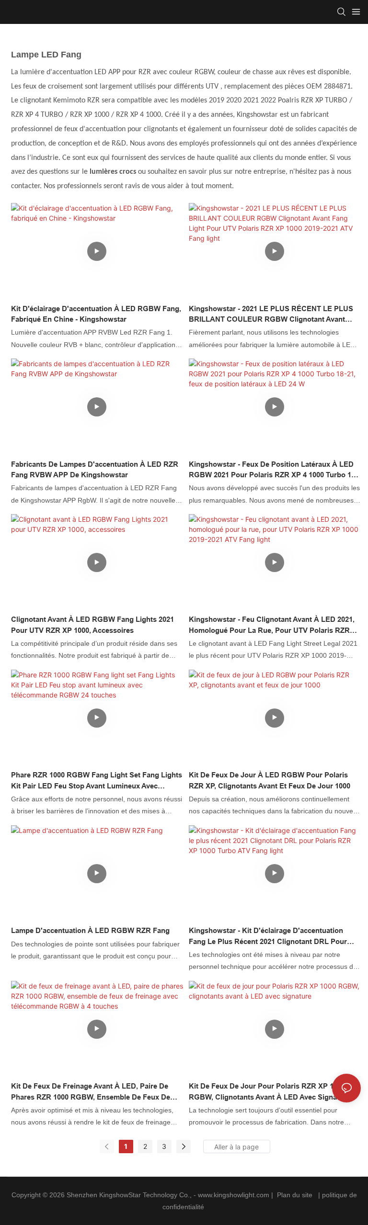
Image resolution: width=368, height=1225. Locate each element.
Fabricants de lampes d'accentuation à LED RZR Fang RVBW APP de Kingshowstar (94, 469)
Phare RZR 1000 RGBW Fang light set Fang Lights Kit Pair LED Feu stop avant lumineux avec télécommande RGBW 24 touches (96, 781)
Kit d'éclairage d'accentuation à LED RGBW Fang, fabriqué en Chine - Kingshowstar (96, 314)
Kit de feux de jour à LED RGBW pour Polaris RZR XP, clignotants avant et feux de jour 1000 (269, 780)
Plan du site (294, 1195)
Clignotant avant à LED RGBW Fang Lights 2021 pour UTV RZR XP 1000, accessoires (92, 624)
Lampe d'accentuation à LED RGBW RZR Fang (90, 930)
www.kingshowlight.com (234, 1195)
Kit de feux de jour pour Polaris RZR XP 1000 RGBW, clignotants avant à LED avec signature (269, 1091)
